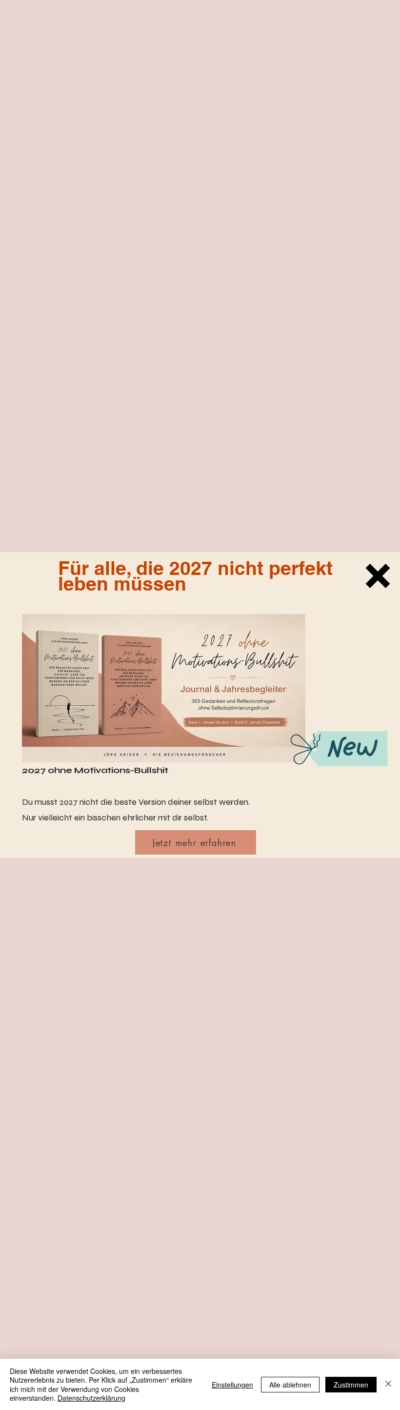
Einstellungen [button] (232, 1385)
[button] (378, 576)
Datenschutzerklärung (91, 1398)
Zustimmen (351, 1385)
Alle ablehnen (290, 1385)
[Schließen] (388, 1384)
